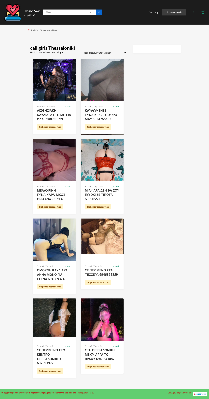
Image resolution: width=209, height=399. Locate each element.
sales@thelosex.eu (86, 393)
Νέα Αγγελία (176, 12)
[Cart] (203, 12)
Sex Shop (153, 12)
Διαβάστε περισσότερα (50, 127)
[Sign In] (193, 12)
